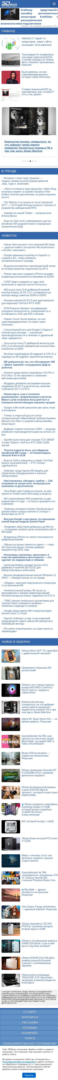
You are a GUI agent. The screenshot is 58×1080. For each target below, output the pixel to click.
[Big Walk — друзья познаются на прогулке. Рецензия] (11, 895)
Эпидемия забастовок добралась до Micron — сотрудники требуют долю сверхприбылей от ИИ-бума (29, 529)
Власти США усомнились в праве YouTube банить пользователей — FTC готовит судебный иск (27, 463)
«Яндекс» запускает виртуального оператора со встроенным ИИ (29, 584)
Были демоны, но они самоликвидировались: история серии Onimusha (36, 74)
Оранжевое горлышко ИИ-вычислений (37, 669)
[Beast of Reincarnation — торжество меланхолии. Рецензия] (11, 758)
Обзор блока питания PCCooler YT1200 (40, 839)
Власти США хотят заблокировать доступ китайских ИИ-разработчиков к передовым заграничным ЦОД (26, 224)
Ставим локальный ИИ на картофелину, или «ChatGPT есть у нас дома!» (38, 92)
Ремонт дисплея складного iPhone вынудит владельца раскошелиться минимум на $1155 (28, 275)
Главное (8, 31)
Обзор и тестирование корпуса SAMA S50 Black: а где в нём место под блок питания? (39, 943)
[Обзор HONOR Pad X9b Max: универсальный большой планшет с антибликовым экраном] (11, 963)
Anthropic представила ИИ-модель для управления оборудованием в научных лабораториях (25, 473)
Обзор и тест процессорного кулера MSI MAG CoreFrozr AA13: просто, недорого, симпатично (38, 688)
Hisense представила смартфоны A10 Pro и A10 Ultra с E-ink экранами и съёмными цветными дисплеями (28, 375)
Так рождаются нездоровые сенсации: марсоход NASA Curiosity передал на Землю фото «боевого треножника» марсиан (38, 59)
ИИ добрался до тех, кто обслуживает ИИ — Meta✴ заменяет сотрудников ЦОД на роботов (28, 365)
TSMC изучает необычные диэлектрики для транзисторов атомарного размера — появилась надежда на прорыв (28, 603)
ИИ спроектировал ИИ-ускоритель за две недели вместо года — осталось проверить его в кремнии (28, 501)
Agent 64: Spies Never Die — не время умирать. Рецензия (39, 720)
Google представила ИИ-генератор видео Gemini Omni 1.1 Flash (27, 612)
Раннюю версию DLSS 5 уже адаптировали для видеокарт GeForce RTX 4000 (28, 302)
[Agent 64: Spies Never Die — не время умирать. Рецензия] (11, 724)
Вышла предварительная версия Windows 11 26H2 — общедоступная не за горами (29, 576)
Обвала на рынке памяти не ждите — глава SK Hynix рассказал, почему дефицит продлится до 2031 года (28, 547)
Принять (29, 1075)
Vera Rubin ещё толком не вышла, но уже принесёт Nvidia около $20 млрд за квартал (26, 492)
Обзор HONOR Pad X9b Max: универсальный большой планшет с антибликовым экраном (38, 962)
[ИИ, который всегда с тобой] (11, 826)
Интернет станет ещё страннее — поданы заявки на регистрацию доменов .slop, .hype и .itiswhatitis (25, 181)
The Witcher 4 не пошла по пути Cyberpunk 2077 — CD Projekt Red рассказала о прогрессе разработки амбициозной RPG (29, 205)
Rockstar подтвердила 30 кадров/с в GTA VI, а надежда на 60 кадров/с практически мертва (29, 355)
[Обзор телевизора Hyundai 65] (11, 775)
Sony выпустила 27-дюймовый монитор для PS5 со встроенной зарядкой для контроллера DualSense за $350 (28, 346)
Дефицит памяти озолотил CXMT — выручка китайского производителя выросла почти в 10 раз (28, 432)
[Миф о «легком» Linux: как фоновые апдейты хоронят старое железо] (11, 860)
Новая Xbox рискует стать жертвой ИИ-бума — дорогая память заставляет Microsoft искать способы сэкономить (28, 247)
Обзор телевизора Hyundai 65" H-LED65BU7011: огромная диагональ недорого (39, 773)
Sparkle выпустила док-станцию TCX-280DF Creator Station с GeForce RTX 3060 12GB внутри (28, 442)
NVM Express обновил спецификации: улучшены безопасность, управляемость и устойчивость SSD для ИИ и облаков (26, 311)
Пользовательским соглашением (19, 1061)
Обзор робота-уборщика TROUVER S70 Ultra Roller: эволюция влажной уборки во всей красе (39, 979)
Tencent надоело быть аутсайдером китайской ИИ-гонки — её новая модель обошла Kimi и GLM (26, 453)
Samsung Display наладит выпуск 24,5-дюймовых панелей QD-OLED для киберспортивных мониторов (25, 567)
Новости (9, 235)
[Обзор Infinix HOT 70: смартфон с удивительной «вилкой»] (11, 656)
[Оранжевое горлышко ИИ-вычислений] (11, 673)
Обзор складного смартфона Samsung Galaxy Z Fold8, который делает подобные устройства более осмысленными (39, 809)
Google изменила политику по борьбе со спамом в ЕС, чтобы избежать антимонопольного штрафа (26, 258)
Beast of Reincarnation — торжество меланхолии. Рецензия (36, 756)
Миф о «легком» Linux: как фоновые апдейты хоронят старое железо (37, 858)
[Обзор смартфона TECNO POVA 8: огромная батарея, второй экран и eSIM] (11, 929)
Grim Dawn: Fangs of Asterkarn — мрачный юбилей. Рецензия (39, 908)
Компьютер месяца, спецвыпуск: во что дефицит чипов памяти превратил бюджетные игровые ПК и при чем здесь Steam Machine (39, 707)
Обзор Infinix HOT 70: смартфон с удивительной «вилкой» (40, 652)
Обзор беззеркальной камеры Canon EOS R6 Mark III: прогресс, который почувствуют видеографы (40, 791)
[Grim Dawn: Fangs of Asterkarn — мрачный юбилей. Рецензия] (11, 912)
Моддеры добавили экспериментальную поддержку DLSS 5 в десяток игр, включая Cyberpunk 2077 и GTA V (26, 386)
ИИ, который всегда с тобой (38, 821)
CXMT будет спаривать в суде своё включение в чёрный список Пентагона (24, 283)
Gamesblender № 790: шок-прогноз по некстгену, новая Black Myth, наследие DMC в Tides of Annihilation (38, 740)
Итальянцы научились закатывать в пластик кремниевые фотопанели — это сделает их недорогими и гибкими (27, 557)
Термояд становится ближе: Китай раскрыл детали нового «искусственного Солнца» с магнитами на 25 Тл (28, 511)
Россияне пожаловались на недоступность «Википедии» (27, 630)
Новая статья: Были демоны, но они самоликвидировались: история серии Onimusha (23, 322)
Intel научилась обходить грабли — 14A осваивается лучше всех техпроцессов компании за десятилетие (27, 483)
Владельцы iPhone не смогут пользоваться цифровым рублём (27, 538)
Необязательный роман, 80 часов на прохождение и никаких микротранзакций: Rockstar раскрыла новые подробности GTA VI (28, 593)
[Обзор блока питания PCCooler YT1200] (11, 843)
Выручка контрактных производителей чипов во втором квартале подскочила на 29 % (29, 267)
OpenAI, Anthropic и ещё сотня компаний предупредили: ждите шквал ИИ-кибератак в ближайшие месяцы (27, 621)
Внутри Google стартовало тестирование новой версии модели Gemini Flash (28, 520)
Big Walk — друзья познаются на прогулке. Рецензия (35, 892)
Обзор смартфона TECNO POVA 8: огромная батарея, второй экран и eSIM (37, 926)
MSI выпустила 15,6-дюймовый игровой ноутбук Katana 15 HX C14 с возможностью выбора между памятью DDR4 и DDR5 (26, 292)
